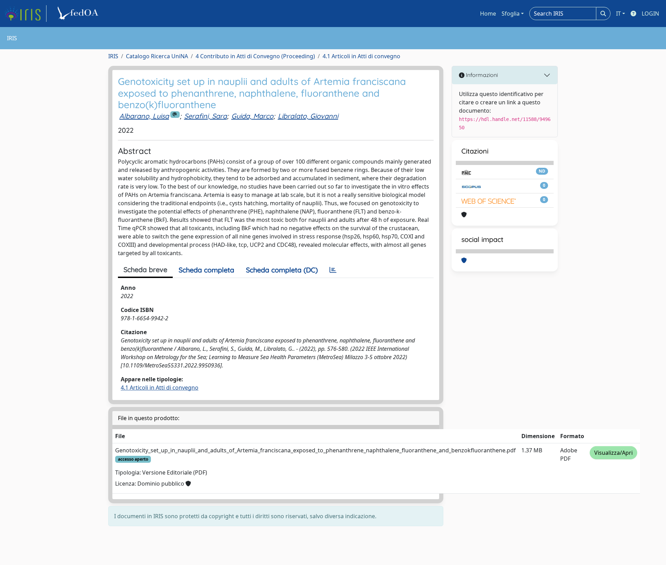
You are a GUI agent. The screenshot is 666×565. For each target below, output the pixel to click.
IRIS (113, 56)
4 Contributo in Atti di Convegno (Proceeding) (255, 56)
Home (488, 13)
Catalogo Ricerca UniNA (157, 56)
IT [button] (618, 13)
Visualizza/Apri (613, 453)
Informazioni (481, 74)
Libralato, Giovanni (308, 116)
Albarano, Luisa (144, 116)
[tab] (333, 270)
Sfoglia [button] (511, 13)
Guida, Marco (252, 116)
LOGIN (650, 13)
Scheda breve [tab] (145, 269)
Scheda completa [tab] (206, 270)
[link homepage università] (79, 13)
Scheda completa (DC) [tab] (282, 270)
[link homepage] (25, 13)
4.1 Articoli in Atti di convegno (361, 56)
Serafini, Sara (205, 116)
